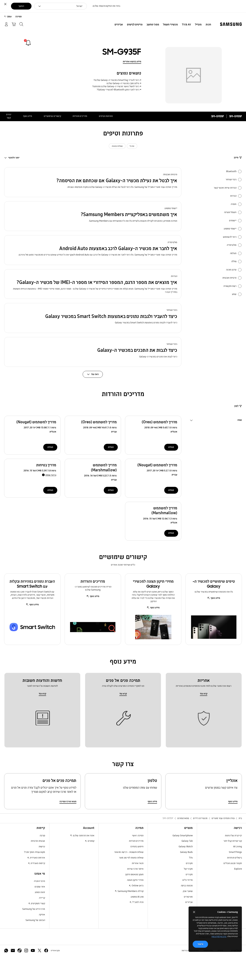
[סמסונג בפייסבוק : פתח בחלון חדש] (46, 950)
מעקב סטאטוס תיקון (134, 874)
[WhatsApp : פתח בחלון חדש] (6, 950)
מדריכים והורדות (80, 116)
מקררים (189, 874)
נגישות (42, 846)
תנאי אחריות (138, 863)
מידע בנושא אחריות (132, 61)
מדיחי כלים (187, 880)
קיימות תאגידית (37, 863)
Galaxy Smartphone (183, 835)
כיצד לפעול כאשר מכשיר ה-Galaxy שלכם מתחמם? (115, 86)
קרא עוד (203, 693)
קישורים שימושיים (52, 116)
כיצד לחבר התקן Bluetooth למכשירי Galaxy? (118, 89)
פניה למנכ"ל (138, 902)
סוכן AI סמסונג (137, 896)
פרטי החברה (39, 881)
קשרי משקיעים (37, 903)
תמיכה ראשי (138, 835)
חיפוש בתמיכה (137, 846)
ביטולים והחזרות (234, 857)
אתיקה (42, 914)
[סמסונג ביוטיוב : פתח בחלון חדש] (33, 950)
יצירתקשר (8, 116)
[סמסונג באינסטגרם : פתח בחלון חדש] (26, 950)
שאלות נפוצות (117, 146)
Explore (238, 868)
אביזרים (189, 902)
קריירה (42, 897)
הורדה (171, 447)
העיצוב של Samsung (35, 920)
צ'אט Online (137, 885)
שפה (239, 420)
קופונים (90, 841)
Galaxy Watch (186, 846)
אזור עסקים (40, 886)
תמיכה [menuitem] (18, 16)
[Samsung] (230, 24)
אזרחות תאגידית (37, 857)
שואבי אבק (188, 891)
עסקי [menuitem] (9, 16)
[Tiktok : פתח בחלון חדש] (19, 950)
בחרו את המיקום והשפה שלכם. (106, 6)
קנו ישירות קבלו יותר (232, 841)
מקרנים (189, 863)
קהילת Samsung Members (130, 891)
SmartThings (235, 852)
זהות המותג (40, 892)
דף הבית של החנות (233, 835)
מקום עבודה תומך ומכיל (34, 852)
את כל (132, 146)
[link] (28, 43)
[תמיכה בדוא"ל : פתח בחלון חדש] (13, 950)
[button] (93, 182)
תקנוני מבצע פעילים (232, 863)
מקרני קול (188, 868)
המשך (21, 6)
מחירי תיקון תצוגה (135, 880)
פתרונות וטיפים (106, 116)
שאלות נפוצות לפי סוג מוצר (131, 857)
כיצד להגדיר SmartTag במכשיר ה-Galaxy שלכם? (116, 80)
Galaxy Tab (187, 841)
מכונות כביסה (187, 885)
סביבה (42, 835)
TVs (191, 857)
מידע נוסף (27, 116)
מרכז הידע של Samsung (33, 909)
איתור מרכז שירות (135, 868)
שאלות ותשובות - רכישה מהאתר (129, 852)
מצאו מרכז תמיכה (67, 801)
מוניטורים (188, 896)
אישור (200, 944)
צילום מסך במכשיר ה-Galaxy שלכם (123, 83)
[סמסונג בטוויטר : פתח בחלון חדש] (39, 950)
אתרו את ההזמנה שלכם (83, 835)
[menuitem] (208, 25)
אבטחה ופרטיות (38, 841)
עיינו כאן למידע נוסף (218, 936)
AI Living (237, 846)
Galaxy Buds (186, 852)
